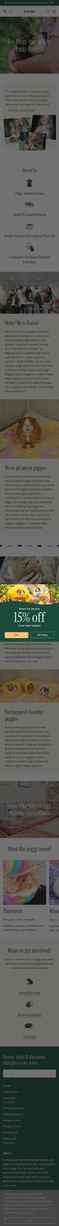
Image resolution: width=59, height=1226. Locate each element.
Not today (42, 635)
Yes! (16, 635)
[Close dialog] (56, 587)
